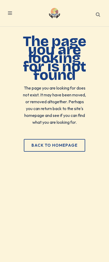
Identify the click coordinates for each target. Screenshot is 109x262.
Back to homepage (54, 145)
